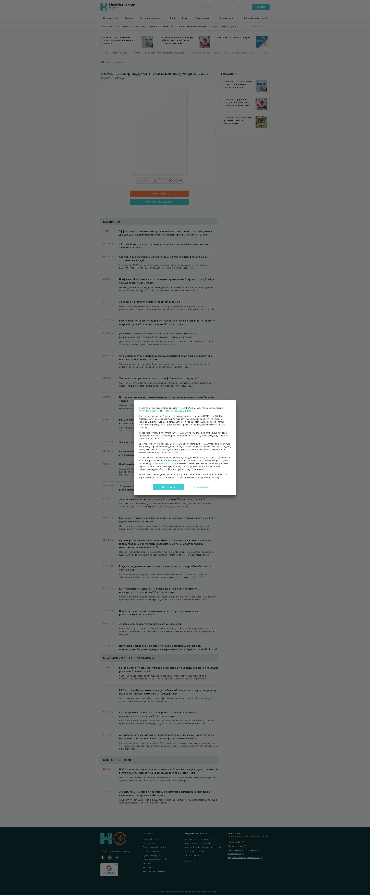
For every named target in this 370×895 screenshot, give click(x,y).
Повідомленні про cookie (164, 463)
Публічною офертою (149, 410)
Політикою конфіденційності (177, 410)
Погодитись (168, 487)
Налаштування (202, 487)
